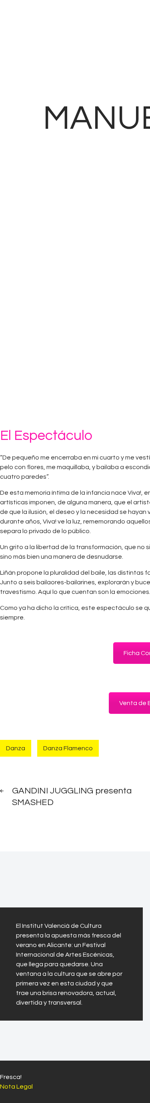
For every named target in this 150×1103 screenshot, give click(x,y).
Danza (15, 748)
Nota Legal (16, 1086)
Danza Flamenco (68, 748)
